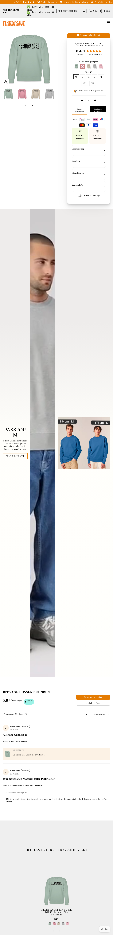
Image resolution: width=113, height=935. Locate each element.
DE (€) (108, 11)
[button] (94, 51)
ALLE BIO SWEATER (15, 456)
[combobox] (69, 11)
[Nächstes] (53, 59)
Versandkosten (97, 54)
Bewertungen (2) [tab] (10, 714)
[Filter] (86, 714)
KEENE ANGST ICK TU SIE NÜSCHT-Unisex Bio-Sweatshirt (56, 912)
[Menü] (108, 22)
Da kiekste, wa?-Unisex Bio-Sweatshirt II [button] (29, 755)
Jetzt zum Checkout (98, 110)
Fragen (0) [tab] (23, 714)
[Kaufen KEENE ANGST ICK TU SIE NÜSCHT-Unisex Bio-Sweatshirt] (56, 891)
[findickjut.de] (14, 22)
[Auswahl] (95, 100)
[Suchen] (84, 11)
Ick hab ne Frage (93, 703)
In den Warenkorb (79, 110)
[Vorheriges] (5, 59)
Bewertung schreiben (93, 697)
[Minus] (82, 100)
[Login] (102, 11)
